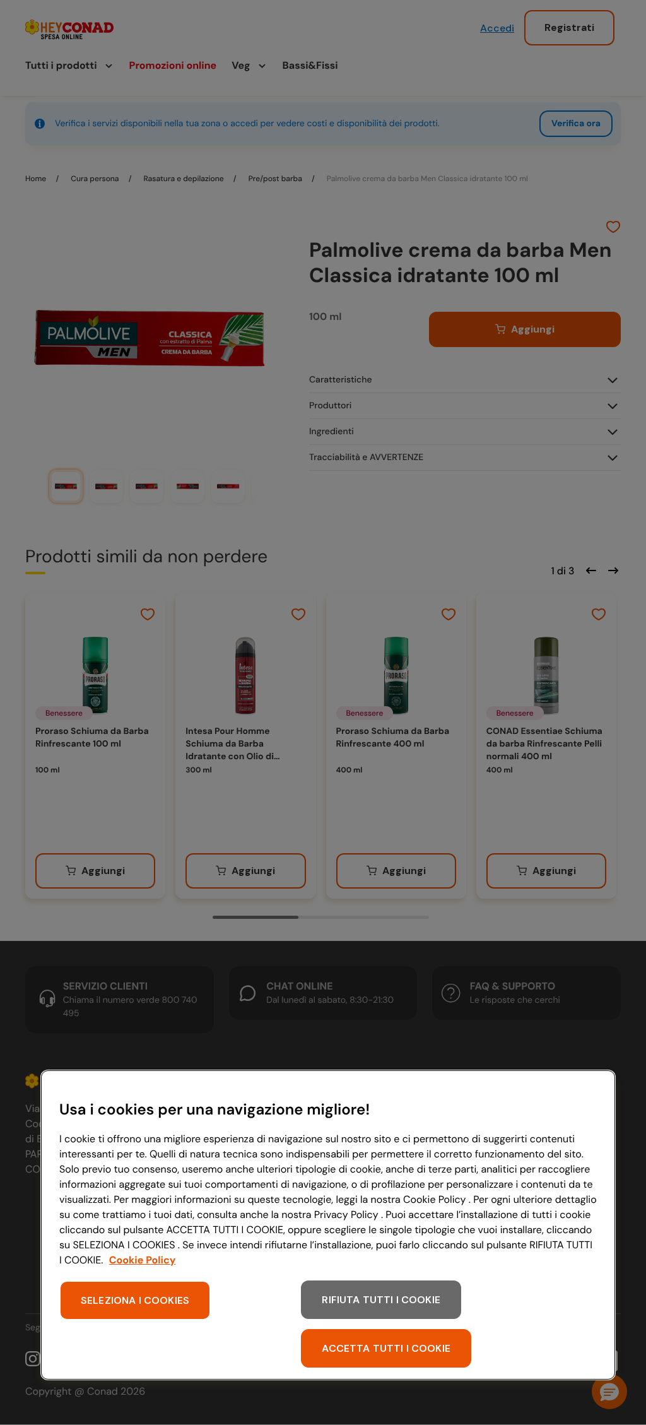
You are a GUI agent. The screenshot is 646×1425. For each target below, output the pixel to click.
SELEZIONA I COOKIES (135, 1300)
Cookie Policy (142, 1260)
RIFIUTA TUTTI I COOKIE (381, 1299)
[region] (328, 1225)
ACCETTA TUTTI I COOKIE (386, 1348)
